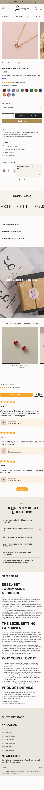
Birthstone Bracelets (8, 743)
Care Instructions (11, 224)
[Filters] (36, 395)
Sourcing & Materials (13, 238)
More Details (10, 576)
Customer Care (13, 717)
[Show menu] (3, 8)
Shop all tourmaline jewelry (10, 701)
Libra (15, 704)
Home (3, 63)
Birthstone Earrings (8, 739)
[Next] (41, 2)
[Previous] (3, 2)
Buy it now (22, 121)
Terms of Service (9, 773)
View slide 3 (24, 179)
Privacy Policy (37, 771)
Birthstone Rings (7, 747)
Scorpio (22, 704)
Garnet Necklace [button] (14, 423)
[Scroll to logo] (22, 206)
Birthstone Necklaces (8, 736)
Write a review (16, 394)
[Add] (38, 174)
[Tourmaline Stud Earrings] (8, 170)
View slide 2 (22, 179)
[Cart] (40, 8)
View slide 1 (19, 179)
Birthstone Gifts (7, 732)
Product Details (7, 129)
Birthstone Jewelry (8, 729)
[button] (7, 83)
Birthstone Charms (8, 750)
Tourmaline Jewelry (14, 63)
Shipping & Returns (11, 231)
